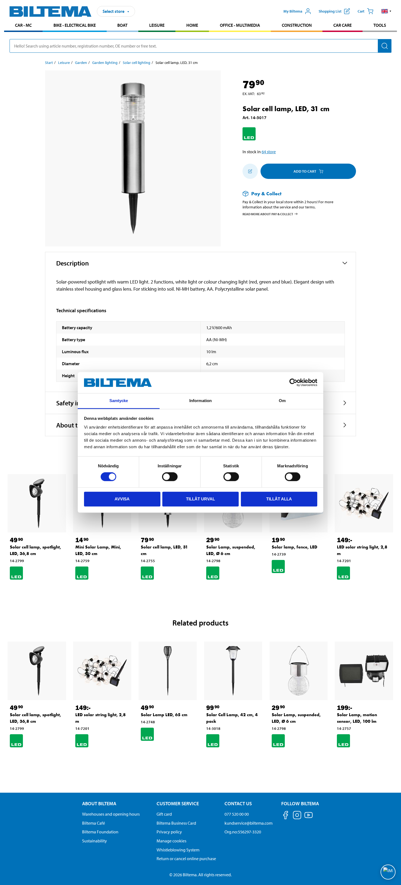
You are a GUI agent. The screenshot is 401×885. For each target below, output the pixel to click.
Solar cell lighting (136, 62)
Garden (81, 62)
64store (269, 151)
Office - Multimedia (240, 25)
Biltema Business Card (176, 823)
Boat (122, 25)
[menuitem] (23, 26)
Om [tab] (282, 400)
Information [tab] (200, 400)
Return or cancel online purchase (186, 858)
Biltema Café (93, 823)
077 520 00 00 (237, 814)
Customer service (178, 803)
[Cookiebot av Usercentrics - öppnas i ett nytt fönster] (293, 383)
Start (49, 62)
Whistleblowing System (178, 849)
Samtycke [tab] (118, 400)
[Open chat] (388, 872)
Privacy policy (169, 831)
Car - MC (23, 25)
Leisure (156, 25)
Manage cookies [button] (171, 840)
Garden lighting (105, 62)
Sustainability (94, 840)
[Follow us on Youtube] (308, 818)
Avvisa (122, 499)
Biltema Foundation (100, 831)
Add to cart (305, 171)
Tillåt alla (279, 499)
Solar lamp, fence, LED (294, 547)
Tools (379, 25)
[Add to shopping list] (250, 171)
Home (192, 25)
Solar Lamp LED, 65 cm (164, 715)
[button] (386, 11)
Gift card (164, 814)
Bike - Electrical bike (74, 25)
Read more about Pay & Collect (268, 214)
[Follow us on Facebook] (285, 816)
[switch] (170, 476)
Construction (297, 25)
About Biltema (99, 803)
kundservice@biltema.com (249, 823)
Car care (342, 25)
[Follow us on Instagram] (297, 816)
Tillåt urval (200, 499)
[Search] (384, 46)
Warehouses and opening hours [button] (111, 814)
